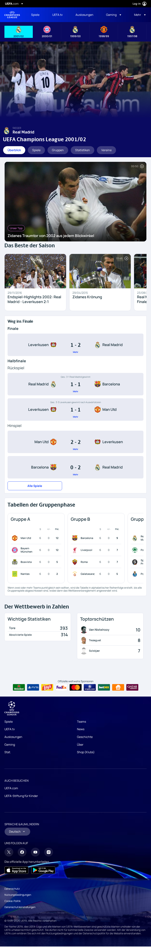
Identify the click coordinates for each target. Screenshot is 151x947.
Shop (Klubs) (86, 752)
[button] (114, 14)
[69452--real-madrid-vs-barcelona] (75, 384)
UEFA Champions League (12, 14)
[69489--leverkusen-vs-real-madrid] (75, 345)
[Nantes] (15, 574)
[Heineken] (19, 687)
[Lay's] (47, 687)
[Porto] (135, 574)
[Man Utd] (15, 538)
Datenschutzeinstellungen (19, 907)
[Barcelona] (75, 538)
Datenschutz (12, 888)
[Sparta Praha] (135, 562)
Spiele (8, 722)
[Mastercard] (76, 687)
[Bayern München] (15, 550)
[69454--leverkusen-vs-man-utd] (75, 409)
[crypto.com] (90, 687)
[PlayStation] (33, 687)
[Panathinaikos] (135, 550)
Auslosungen (13, 737)
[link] (35, 14)
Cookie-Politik (12, 901)
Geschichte (85, 737)
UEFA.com (11, 788)
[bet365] (104, 687)
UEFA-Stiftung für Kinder (21, 796)
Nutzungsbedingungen (17, 894)
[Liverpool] (75, 550)
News (80, 729)
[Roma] (75, 562)
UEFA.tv (9, 729)
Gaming (9, 745)
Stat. (7, 752)
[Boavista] (15, 562)
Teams (81, 722)
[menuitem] (37, 14)
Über (80, 745)
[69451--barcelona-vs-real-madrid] (75, 467)
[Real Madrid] (135, 538)
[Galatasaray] (75, 574)
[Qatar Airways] (132, 687)
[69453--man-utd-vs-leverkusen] (75, 442)
